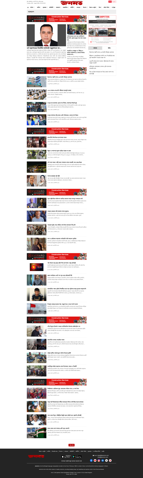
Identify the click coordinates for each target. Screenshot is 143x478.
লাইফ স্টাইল (106, 7)
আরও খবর (71, 445)
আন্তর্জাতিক (65, 7)
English (114, 1)
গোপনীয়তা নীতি (96, 451)
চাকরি (103, 451)
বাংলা (110, 1)
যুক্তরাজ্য (44, 7)
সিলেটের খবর (54, 451)
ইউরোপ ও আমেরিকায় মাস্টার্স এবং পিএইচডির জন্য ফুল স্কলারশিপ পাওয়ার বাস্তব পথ (102, 56)
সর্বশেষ (31, 7)
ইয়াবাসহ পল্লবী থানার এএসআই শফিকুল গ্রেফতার (101, 52)
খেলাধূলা (78, 7)
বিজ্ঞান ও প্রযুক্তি (92, 7)
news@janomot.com (103, 455)
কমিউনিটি (51, 7)
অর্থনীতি (72, 7)
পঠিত (109, 48)
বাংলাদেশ (58, 7)
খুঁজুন (114, 7)
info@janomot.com (103, 457)
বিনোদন (84, 7)
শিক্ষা (100, 7)
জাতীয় (38, 7)
